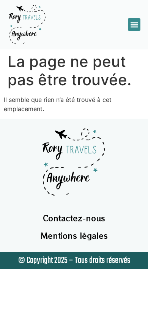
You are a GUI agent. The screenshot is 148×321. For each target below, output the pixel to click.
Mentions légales (74, 235)
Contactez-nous (74, 218)
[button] (134, 24)
